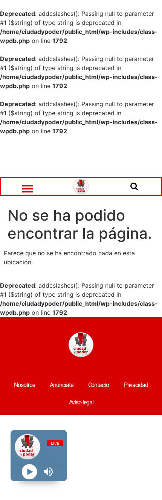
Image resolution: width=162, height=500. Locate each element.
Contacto (98, 385)
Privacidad (136, 385)
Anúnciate (61, 385)
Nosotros (24, 385)
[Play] (29, 472)
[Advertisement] (81, 156)
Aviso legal (81, 402)
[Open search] (134, 186)
